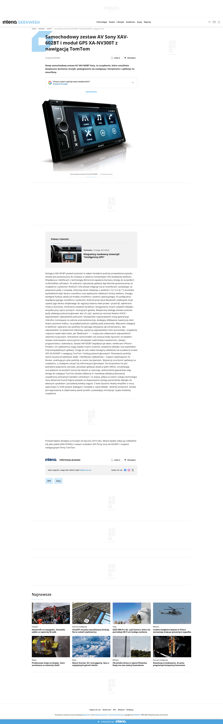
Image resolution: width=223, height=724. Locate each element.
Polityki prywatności (101, 715)
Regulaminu (87, 715)
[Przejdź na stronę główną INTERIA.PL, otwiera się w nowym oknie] (10, 22)
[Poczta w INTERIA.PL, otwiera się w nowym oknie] (214, 22)
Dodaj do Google (71, 84)
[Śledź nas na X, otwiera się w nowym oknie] (132, 470)
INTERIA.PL (136, 715)
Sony (58, 481)
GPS (49, 481)
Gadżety (49, 29)
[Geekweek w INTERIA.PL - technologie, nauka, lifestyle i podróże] (29, 22)
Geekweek (42, 29)
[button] (101, 22)
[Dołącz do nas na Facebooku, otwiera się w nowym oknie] (125, 470)
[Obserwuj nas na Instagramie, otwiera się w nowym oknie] (129, 470)
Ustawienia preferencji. (116, 715)
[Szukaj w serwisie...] (209, 22)
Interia (34, 29)
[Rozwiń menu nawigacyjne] (218, 22)
